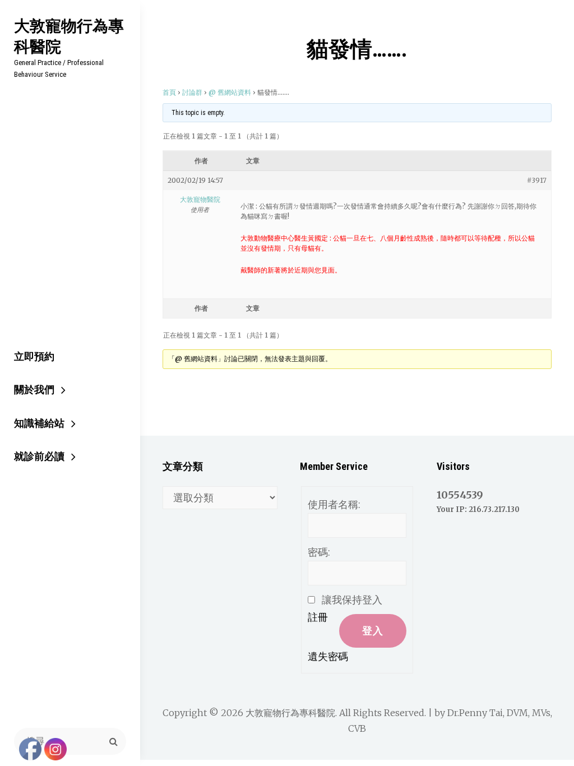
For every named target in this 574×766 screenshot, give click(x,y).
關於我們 (34, 389)
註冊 (318, 617)
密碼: (319, 552)
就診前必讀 (39, 456)
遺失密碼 (328, 656)
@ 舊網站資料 (230, 92)
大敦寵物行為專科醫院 (69, 35)
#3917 (537, 180)
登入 (372, 630)
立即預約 (34, 356)
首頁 (169, 92)
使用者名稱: (334, 504)
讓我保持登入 (352, 600)
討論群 (192, 92)
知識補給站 (39, 423)
